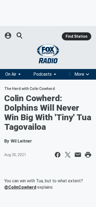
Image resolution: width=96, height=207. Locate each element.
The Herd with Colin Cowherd (29, 89)
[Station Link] (48, 53)
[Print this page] (88, 154)
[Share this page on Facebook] (57, 154)
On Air (10, 74)
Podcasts (42, 74)
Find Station (76, 36)
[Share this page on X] (67, 154)
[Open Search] (20, 35)
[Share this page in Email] (78, 154)
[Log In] (8, 35)
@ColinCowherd (20, 187)
